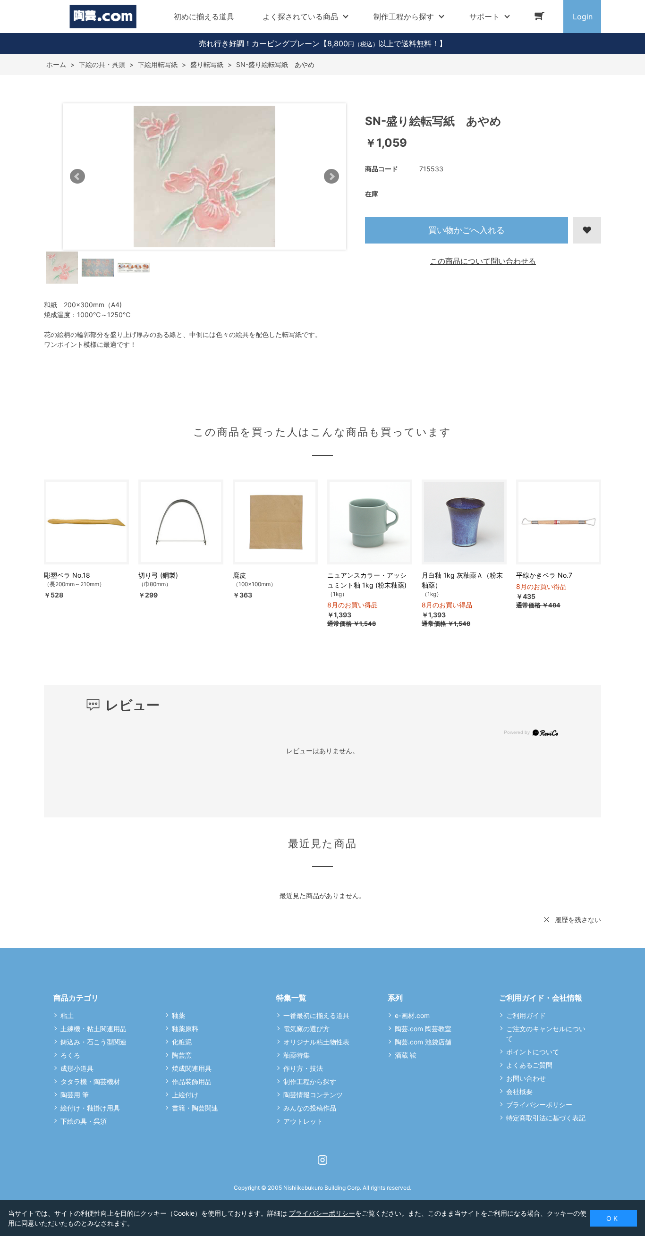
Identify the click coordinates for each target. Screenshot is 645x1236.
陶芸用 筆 (74, 1095)
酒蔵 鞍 (405, 1055)
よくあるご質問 (529, 1065)
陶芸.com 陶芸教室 (423, 1029)
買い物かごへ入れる (466, 230)
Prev (77, 176)
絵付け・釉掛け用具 (90, 1108)
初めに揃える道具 (204, 16)
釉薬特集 (296, 1055)
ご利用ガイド (526, 1015)
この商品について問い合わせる (483, 261)
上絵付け (185, 1095)
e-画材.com (412, 1015)
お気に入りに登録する (587, 230)
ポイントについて (532, 1052)
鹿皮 (239, 575)
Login (583, 16)
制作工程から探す (309, 1081)
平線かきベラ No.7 (544, 575)
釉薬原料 (185, 1029)
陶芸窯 (182, 1055)
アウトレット (303, 1121)
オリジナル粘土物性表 (316, 1042)
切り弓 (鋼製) (158, 575)
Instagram (322, 1160)
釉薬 (178, 1015)
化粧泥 (182, 1042)
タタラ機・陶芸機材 (90, 1081)
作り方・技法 (303, 1068)
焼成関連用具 (192, 1068)
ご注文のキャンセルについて (546, 1034)
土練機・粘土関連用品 (93, 1029)
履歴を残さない (578, 920)
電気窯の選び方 (306, 1029)
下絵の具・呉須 (83, 1121)
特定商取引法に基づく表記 (546, 1118)
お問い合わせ (526, 1078)
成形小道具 (76, 1068)
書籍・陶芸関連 (195, 1108)
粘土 (67, 1015)
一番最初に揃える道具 (316, 1015)
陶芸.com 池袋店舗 (423, 1042)
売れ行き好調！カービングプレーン (259, 43)
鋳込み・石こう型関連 (93, 1042)
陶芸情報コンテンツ (313, 1095)
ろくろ (70, 1055)
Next (331, 176)
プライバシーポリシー (539, 1105)
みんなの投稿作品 (309, 1108)
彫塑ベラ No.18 (67, 575)
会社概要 (519, 1091)
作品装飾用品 (192, 1081)
